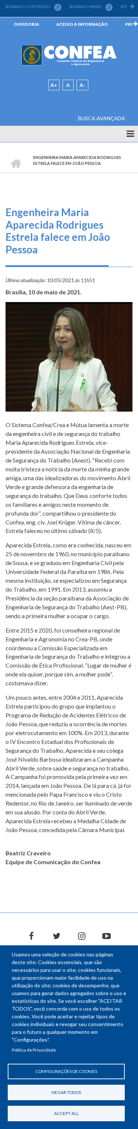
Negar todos (66, 1092)
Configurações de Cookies (66, 1071)
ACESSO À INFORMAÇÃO (82, 24)
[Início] (69, 55)
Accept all (66, 1113)
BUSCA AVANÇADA (101, 118)
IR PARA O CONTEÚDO (32, 6)
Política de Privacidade (34, 1050)
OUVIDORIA (26, 24)
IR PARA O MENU (90, 6)
